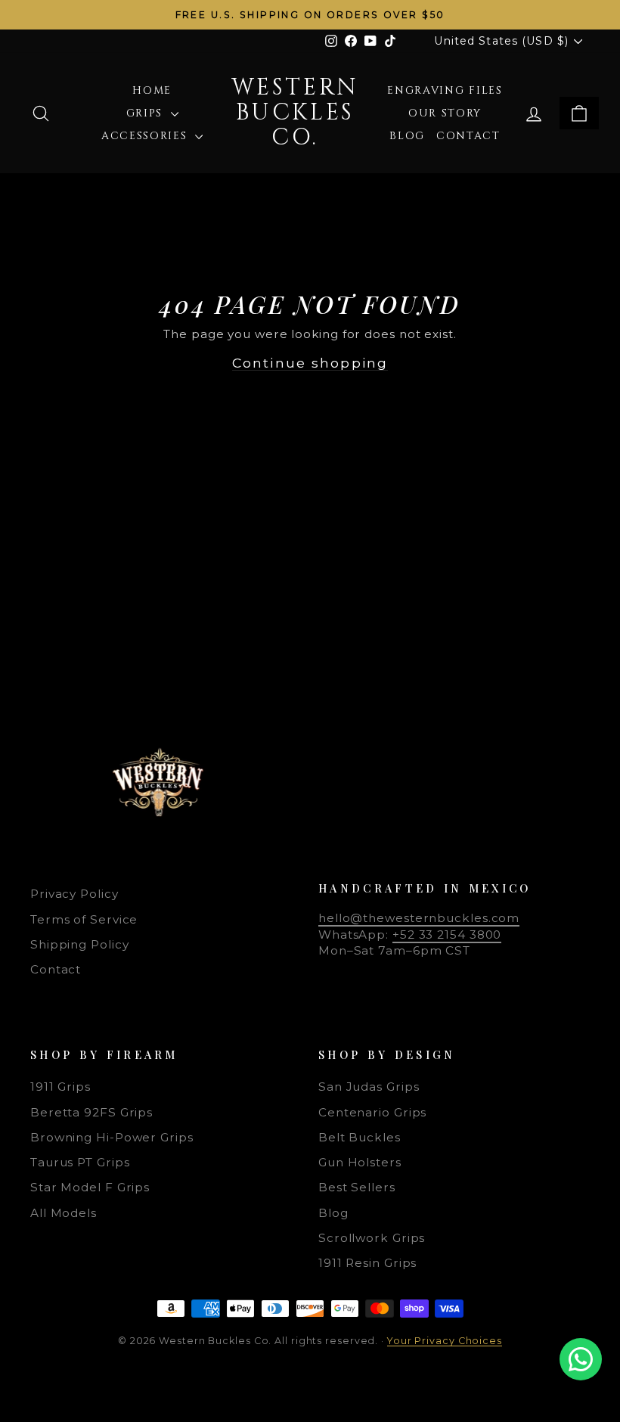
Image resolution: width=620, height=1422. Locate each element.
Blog (407, 136)
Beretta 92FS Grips (91, 1112)
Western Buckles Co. (295, 113)
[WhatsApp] (581, 1359)
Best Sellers (356, 1187)
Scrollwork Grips (371, 1238)
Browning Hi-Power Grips (112, 1137)
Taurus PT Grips (80, 1162)
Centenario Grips (372, 1112)
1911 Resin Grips (367, 1263)
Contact (468, 136)
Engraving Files (444, 90)
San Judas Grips (369, 1086)
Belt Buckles (359, 1137)
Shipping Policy (79, 944)
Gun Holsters (359, 1162)
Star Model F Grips (90, 1187)
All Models (63, 1213)
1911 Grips (60, 1086)
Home (152, 90)
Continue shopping (310, 363)
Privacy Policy (74, 893)
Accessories (146, 136)
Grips (146, 113)
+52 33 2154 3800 (446, 934)
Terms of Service (84, 919)
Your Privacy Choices (444, 1340)
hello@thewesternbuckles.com (418, 918)
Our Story (445, 113)
